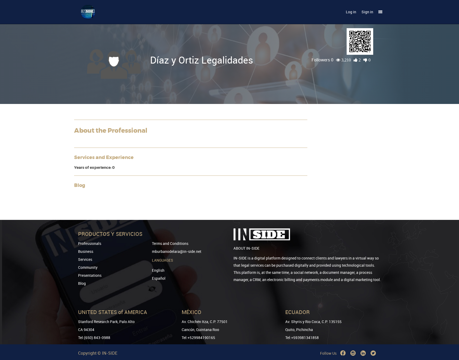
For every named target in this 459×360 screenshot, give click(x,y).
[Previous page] (447, 336)
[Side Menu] (380, 12)
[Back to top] (447, 328)
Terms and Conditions (170, 243)
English (158, 270)
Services (85, 259)
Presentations (89, 275)
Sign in (367, 11)
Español (158, 278)
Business (85, 251)
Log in (351, 11)
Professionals (89, 243)
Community (87, 267)
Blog (82, 283)
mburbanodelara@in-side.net (176, 251)
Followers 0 (322, 60)
